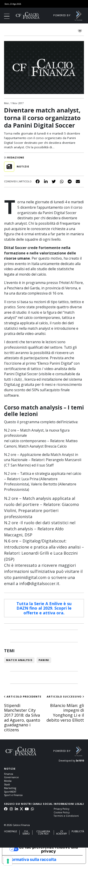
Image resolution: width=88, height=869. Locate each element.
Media (8, 780)
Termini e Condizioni (66, 815)
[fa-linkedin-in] (16, 809)
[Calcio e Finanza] (28, 15)
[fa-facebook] (5, 809)
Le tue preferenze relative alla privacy (48, 849)
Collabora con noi (43, 832)
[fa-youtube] (27, 809)
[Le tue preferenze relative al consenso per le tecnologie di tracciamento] (8, 861)
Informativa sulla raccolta (31, 859)
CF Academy (61, 832)
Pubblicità (78, 831)
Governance (11, 777)
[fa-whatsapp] (32, 809)
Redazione (15, 157)
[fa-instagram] (11, 809)
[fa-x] (21, 809)
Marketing (10, 788)
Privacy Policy (61, 808)
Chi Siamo (26, 832)
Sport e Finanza (13, 795)
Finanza (8, 773)
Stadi (7, 784)
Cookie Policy (61, 812)
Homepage (10, 831)
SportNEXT (10, 791)
